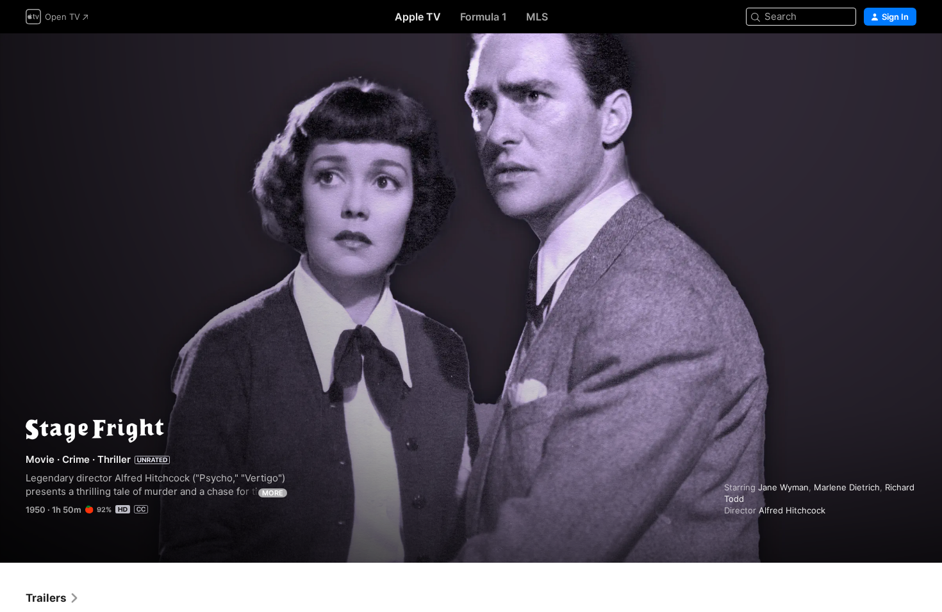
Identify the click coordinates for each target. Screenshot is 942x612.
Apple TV (418, 16)
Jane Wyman (783, 487)
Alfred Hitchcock (792, 510)
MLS (537, 16)
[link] (52, 598)
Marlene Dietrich (847, 487)
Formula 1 (483, 16)
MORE (272, 492)
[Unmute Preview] (907, 58)
